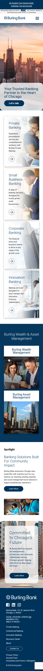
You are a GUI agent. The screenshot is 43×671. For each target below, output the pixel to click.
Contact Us (14, 648)
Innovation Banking (14, 635)
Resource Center (13, 639)
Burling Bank (14, 18)
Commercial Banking (14, 631)
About (8, 643)
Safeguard (31, 661)
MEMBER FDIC (12, 619)
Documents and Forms (15, 661)
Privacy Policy (12, 655)
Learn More (13, 489)
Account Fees (12, 658)
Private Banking (12, 627)
